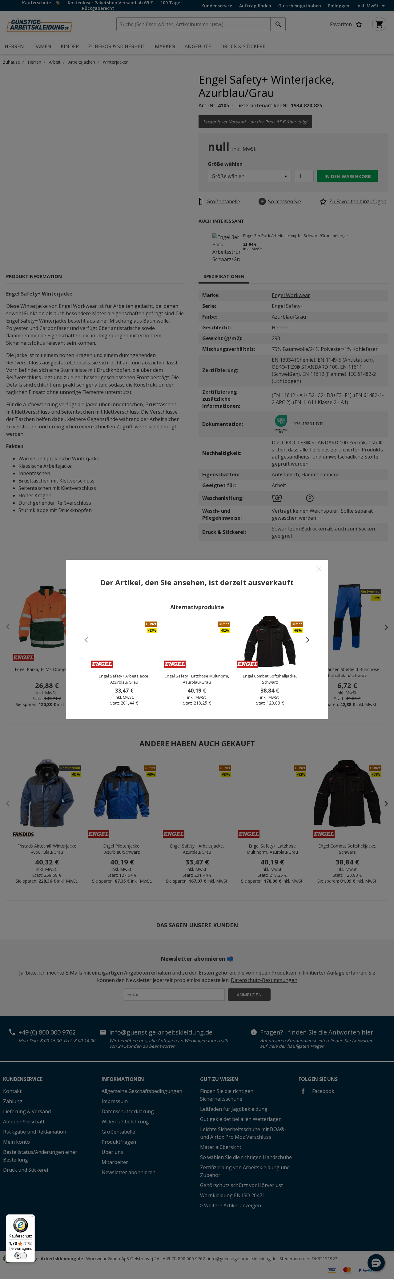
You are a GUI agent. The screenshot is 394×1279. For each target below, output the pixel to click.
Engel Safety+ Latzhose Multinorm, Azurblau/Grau (197, 679)
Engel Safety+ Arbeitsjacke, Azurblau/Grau (124, 679)
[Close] (318, 569)
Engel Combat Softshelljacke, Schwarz (270, 679)
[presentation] (305, 640)
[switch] (20, 1255)
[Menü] (31, 1218)
